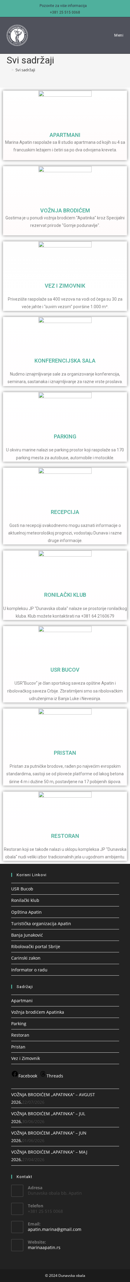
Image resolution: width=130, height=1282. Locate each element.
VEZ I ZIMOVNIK (65, 286)
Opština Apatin (26, 912)
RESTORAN (65, 836)
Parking (18, 1023)
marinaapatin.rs (44, 1247)
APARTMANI (65, 135)
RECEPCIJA (65, 512)
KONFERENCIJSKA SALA (65, 360)
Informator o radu (29, 970)
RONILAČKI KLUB (65, 595)
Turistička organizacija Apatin (41, 923)
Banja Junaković (27, 935)
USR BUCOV (65, 670)
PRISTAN (65, 753)
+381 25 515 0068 (65, 12)
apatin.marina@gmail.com (54, 1229)
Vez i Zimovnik (25, 1058)
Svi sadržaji (25, 70)
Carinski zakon (26, 958)
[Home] (8, 70)
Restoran (20, 1035)
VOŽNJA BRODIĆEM (65, 210)
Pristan (18, 1047)
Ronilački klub (25, 900)
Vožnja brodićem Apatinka (37, 1012)
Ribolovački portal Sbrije (35, 946)
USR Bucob (22, 889)
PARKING (65, 436)
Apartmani (22, 1000)
